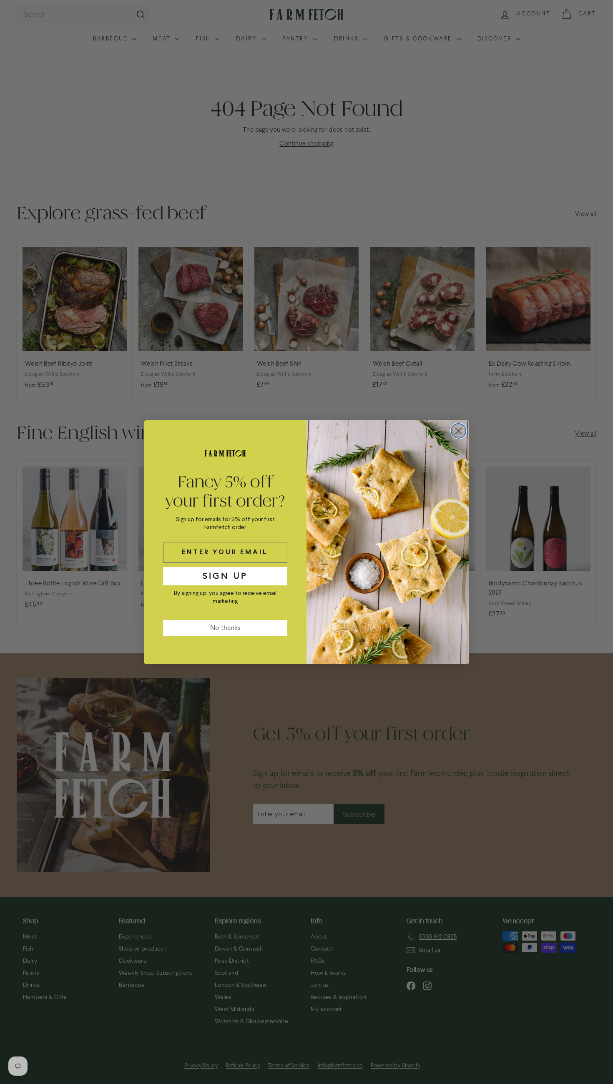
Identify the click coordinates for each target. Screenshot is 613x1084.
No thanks (225, 628)
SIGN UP (225, 576)
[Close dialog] (458, 431)
